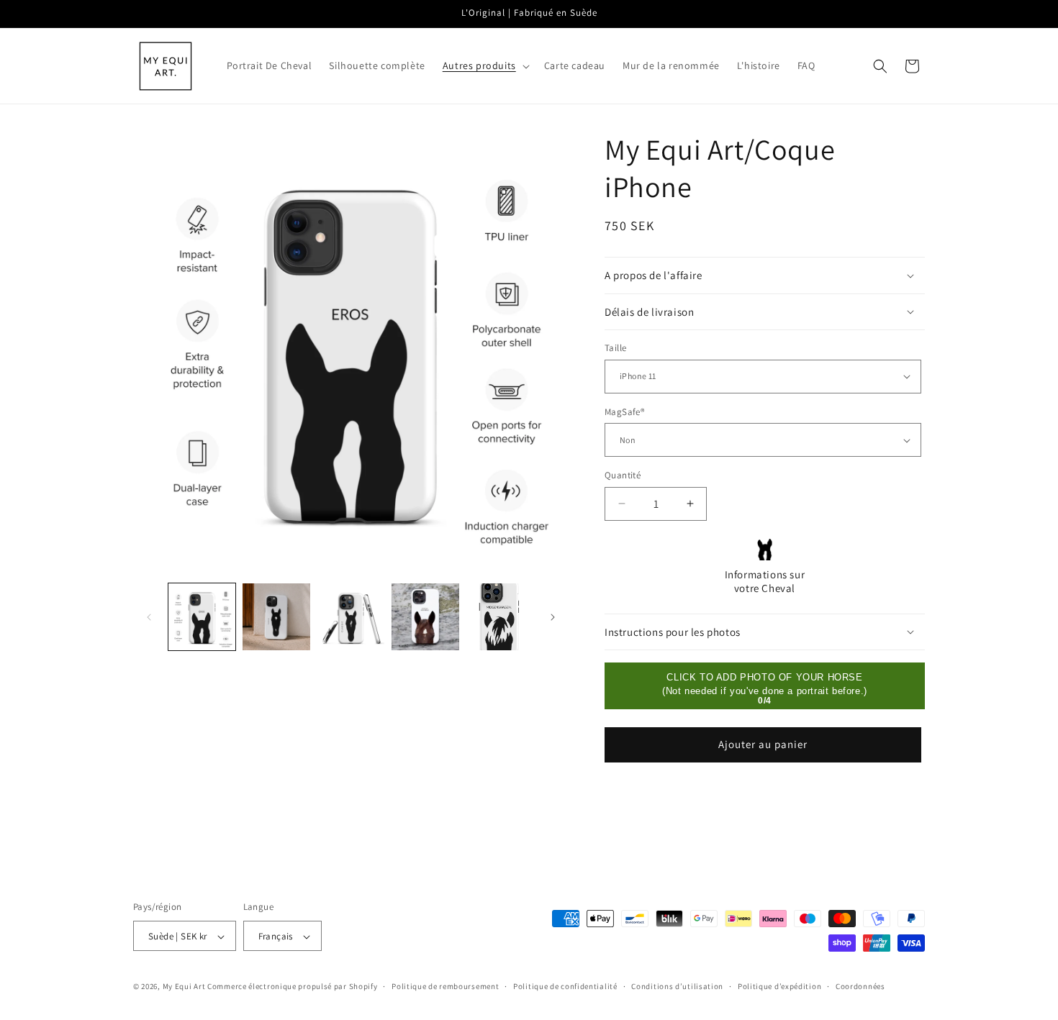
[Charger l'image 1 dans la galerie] (201, 616)
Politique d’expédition (779, 986)
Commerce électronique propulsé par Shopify (292, 987)
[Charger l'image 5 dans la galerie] (425, 616)
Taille (615, 348)
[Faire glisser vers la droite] (553, 617)
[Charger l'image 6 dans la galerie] (499, 616)
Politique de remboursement (445, 986)
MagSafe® (624, 412)
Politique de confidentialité (565, 986)
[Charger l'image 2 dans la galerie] (276, 616)
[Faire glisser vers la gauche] (149, 617)
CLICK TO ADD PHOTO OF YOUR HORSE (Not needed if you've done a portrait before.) (764, 683)
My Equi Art (184, 987)
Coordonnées (860, 986)
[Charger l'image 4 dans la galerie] (350, 616)
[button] (484, 65)
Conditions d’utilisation (677, 986)
